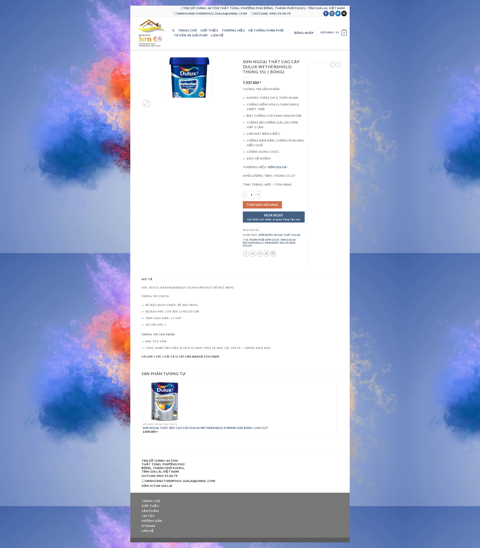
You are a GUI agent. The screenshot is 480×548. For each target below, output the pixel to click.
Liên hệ (217, 35)
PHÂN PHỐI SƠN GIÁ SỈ (264, 239)
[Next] (155, 101)
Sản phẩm (150, 511)
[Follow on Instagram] (332, 13)
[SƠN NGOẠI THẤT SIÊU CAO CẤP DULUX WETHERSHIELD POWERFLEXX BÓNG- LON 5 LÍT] (165, 401)
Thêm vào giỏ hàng (262, 204)
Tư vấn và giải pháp (191, 35)
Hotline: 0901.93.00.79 (272, 13)
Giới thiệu (209, 30)
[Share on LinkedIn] (273, 253)
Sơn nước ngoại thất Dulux (279, 234)
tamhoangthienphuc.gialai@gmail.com (211, 13)
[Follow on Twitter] (338, 13)
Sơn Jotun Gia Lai (157, 485)
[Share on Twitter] (253, 253)
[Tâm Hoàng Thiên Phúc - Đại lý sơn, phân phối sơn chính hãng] (149, 33)
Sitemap (149, 526)
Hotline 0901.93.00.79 (160, 476)
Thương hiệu (233, 30)
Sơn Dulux (277, 167)
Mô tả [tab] (147, 279)
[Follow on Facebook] (326, 13)
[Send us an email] (344, 13)
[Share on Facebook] (246, 253)
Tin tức (148, 516)
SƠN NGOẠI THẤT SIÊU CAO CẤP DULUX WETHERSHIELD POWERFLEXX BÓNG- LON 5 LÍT (205, 428)
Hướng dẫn (152, 521)
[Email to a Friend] (260, 253)
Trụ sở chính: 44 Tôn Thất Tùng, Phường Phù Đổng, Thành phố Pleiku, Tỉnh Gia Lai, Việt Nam (264, 8)
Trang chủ (187, 30)
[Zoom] (146, 103)
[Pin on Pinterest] (266, 253)
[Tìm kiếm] (173, 30)
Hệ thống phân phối (266, 30)
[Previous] (143, 446)
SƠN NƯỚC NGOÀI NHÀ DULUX (269, 244)
